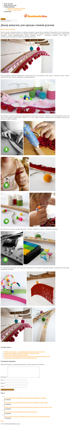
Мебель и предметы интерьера (16, 8)
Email (3, 383)
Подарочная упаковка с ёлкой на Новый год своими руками (21, 353)
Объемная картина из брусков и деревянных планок (34, 416)
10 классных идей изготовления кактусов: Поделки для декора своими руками (27, 356)
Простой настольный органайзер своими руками (33, 402)
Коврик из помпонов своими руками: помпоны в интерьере (28, 398)
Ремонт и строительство (15, 10)
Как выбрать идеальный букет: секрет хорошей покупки (20, 358)
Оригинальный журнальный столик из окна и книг (37, 407)
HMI (2, 421)
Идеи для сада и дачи (10, 5)
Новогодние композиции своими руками (16, 355)
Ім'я (2, 380)
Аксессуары (7, 11)
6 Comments (7, 404)
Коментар (4, 377)
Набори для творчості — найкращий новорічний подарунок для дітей (24, 351)
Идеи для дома (8, 3)
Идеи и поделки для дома (8, 29)
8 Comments (7, 399)
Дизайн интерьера (9, 6)
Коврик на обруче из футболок (28, 412)
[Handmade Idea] (35, 16)
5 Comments (7, 413)
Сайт (2, 386)
